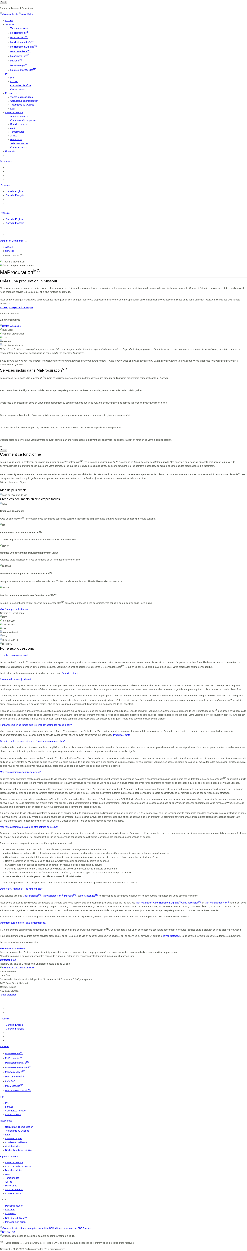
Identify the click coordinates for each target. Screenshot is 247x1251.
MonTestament (19, 33)
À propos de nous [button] (14, 112)
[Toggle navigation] (26, 241)
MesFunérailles (19, 56)
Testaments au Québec (22, 104)
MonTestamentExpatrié (23, 46)
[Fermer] (1, 446)
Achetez (4, 307)
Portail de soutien (14, 1205)
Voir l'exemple (25, 307)
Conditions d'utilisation (16, 1142)
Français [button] (5, 185)
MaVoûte (16, 60)
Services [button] (9, 24)
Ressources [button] (11, 93)
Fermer (3, 450)
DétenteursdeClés (16, 1218)
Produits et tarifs (70, 673)
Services (9, 251)
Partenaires (16, 139)
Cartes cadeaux (18, 89)
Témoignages (17, 132)
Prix (12, 77)
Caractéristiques (13, 1138)
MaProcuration (19, 37)
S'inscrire (10, 1209)
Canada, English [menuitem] (14, 191)
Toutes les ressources (21, 97)
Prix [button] (7, 74)
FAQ (12, 108)
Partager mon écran (15, 1222)
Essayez (13, 307)
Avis (12, 128)
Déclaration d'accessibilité (18, 1150)
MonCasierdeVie (20, 51)
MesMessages (19, 65)
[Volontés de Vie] (17, 14)
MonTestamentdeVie (22, 42)
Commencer (6, 161)
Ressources (6, 1120)
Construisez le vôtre (20, 85)
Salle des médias (19, 143)
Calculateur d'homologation (24, 101)
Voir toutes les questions (12, 948)
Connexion (10, 151)
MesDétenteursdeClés (23, 70)
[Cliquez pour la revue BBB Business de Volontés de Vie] (46, 1228)
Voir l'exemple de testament (14, 609)
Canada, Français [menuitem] (14, 195)
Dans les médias (18, 124)
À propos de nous (19, 116)
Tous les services (19, 28)
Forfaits (14, 81)
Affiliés (13, 135)
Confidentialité (12, 1146)
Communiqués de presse (23, 120)
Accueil (9, 20)
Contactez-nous (18, 147)
